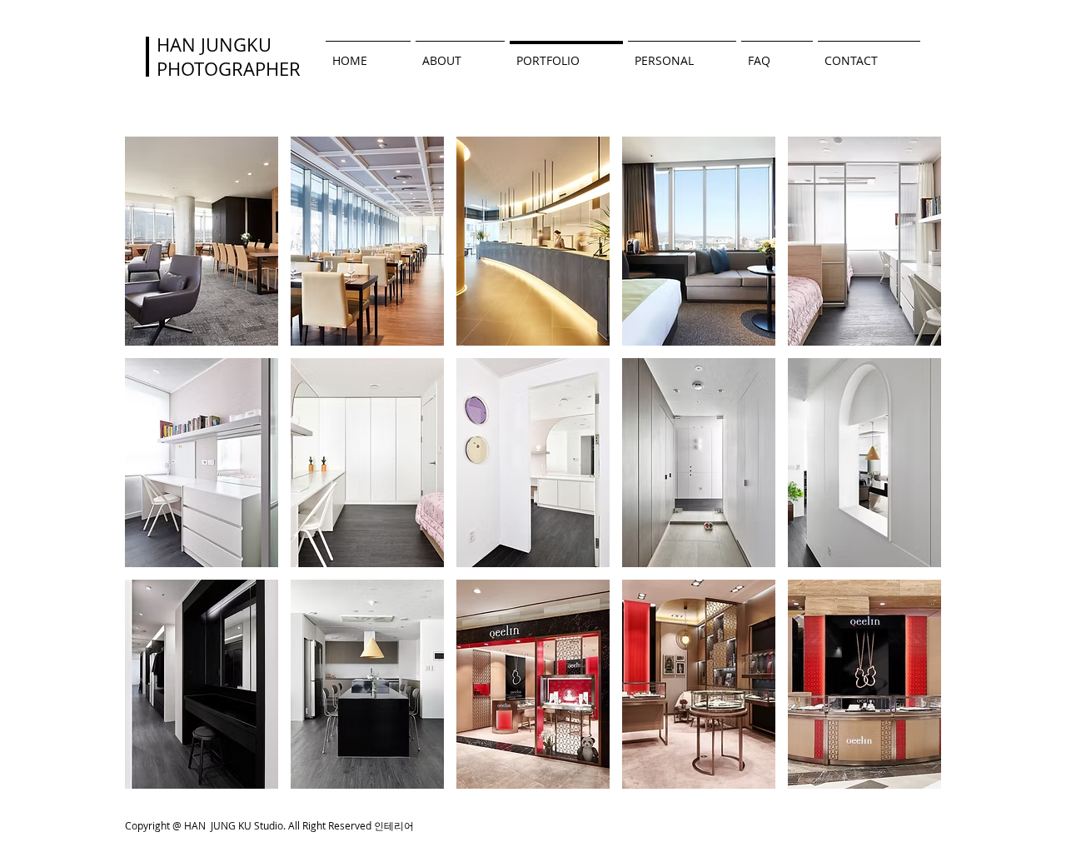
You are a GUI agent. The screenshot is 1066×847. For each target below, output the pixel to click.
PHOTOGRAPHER (229, 69)
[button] (201, 241)
